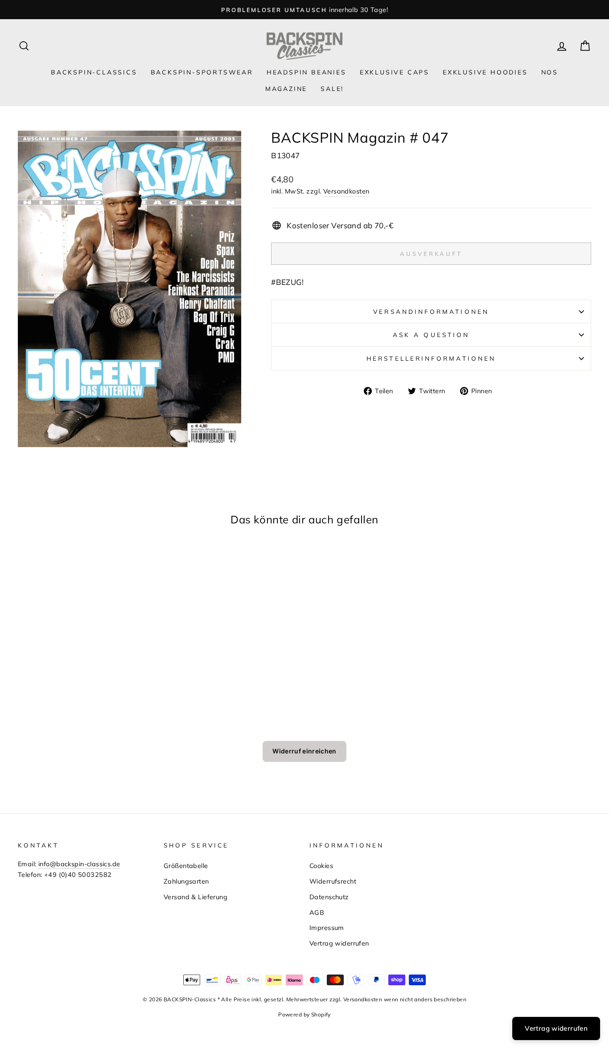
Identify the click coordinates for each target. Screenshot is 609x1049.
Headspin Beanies (306, 72)
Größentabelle (186, 865)
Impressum (326, 927)
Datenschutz (329, 897)
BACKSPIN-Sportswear (202, 72)
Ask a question (431, 334)
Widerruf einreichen (304, 751)
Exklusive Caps (394, 72)
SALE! (332, 89)
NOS (549, 72)
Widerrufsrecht (332, 881)
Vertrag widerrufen (339, 943)
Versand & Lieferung (195, 897)
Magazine (286, 89)
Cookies (321, 865)
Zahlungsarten (186, 881)
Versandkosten (346, 191)
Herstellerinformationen (431, 358)
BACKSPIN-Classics (94, 72)
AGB (316, 912)
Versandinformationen (431, 311)
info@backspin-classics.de (79, 864)
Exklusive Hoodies (485, 72)
